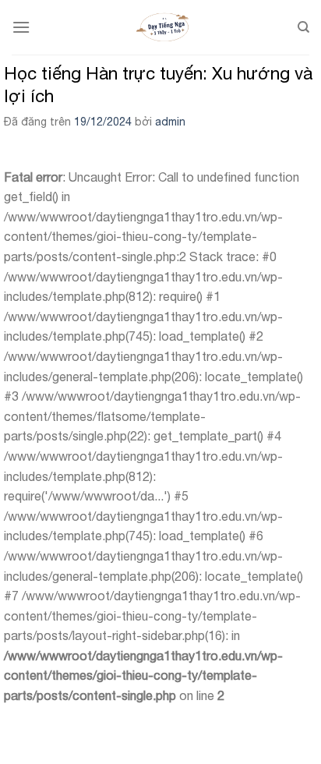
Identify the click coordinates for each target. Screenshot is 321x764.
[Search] (303, 27)
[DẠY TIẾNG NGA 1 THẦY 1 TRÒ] (163, 27)
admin (170, 121)
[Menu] (21, 27)
